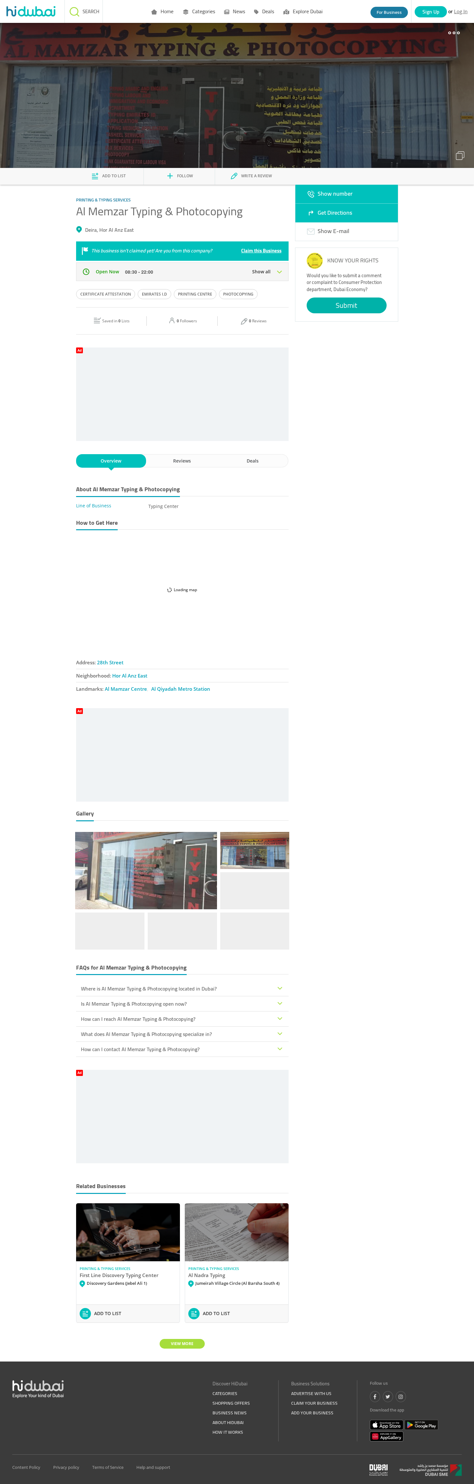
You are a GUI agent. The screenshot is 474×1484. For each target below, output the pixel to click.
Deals (267, 11)
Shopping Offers (231, 1403)
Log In (461, 11)
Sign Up (430, 11)
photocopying (238, 294)
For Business (389, 12)
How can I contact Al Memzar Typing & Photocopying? (140, 1049)
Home (166, 11)
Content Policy (26, 1467)
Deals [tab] (253, 461)
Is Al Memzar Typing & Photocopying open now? (134, 1003)
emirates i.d (154, 294)
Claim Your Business (314, 1403)
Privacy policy (66, 1467)
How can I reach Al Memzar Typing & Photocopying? (138, 1018)
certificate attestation (105, 294)
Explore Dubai (306, 11)
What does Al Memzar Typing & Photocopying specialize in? (146, 1034)
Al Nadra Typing (206, 1275)
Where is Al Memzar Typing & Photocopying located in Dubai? (149, 988)
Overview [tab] (111, 461)
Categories (203, 11)
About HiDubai (228, 1422)
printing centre (195, 294)
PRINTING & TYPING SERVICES (105, 1268)
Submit (346, 305)
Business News (229, 1413)
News (238, 11)
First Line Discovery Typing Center (119, 1275)
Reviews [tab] (182, 461)
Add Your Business (312, 1413)
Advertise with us (311, 1393)
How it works (227, 1432)
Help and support (153, 1467)
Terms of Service (107, 1467)
